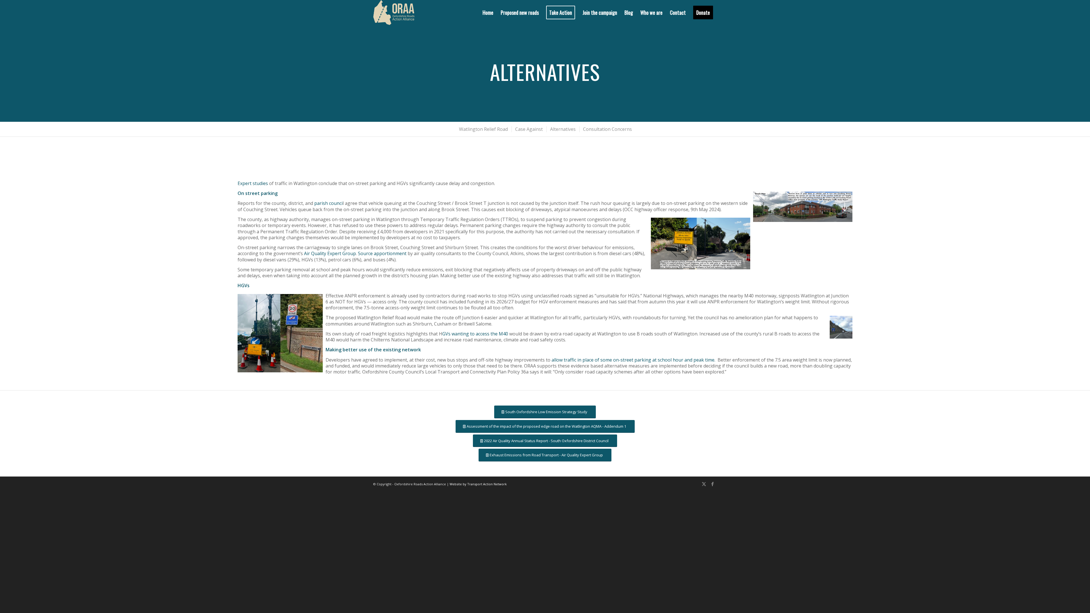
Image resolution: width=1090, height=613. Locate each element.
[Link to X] (704, 484)
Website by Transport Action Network (478, 484)
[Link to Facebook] (712, 484)
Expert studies (253, 183)
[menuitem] (488, 12)
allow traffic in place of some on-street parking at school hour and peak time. (633, 360)
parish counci (328, 203)
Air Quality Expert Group (330, 253)
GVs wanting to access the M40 (475, 334)
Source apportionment (382, 253)
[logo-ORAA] (394, 12)
